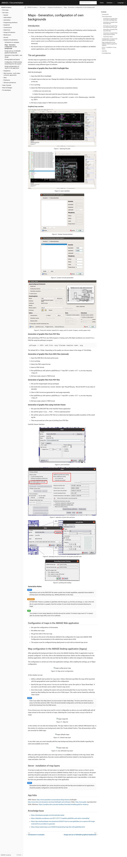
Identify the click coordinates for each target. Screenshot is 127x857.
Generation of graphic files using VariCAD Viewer (110, 33)
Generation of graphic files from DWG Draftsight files (110, 19)
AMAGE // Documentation (12, 3)
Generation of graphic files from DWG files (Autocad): (110, 26)
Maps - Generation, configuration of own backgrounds (11, 46)
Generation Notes (108, 36)
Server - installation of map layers (109, 48)
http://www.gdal (81, 802)
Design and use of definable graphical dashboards (80, 835)
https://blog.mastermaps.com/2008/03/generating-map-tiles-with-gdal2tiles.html (58, 827)
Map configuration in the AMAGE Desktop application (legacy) (109, 44)
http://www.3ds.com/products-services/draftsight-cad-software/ (49, 802)
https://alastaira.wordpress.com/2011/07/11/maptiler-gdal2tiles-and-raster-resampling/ (60, 818)
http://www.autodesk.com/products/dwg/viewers (53, 800)
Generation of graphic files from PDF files (110, 23)
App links (104, 51)
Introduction (105, 14)
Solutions (109, 3)
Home (102, 3)
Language (120, 3)
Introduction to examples (12, 42)
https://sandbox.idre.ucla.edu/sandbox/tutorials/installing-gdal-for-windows (64, 804)
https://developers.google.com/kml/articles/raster (47, 815)
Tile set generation (107, 16)
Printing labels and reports (12, 59)
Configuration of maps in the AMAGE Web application (109, 39)
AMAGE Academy (6, 7)
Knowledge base (106, 53)
